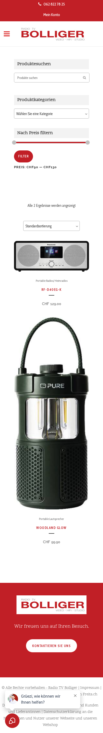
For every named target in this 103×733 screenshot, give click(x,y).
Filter (23, 156)
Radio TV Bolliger (62, 688)
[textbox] (51, 114)
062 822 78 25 (54, 4)
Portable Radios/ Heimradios (52, 281)
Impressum (89, 688)
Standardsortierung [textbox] (39, 226)
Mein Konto (51, 14)
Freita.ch (90, 694)
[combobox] (51, 114)
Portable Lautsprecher (51, 519)
